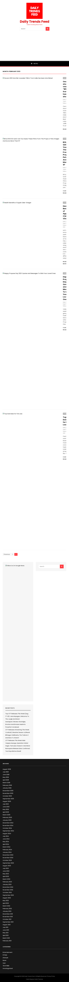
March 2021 (6, 938)
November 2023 (8, 858)
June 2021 (6, 930)
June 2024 (6, 839)
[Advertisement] (34, 47)
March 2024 (6, 847)
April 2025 (6, 812)
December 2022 (8, 887)
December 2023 (8, 855)
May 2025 (6, 809)
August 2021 (7, 925)
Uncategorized (8, 968)
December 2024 (8, 823)
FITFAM (65, 202)
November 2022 (8, 890)
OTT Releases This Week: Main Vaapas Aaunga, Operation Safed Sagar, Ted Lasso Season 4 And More (17, 743)
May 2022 (6, 900)
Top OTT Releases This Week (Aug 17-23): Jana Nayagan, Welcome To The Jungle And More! (17, 716)
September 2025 (8, 799)
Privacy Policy (51, 976)
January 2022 (7, 911)
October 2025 (7, 796)
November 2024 (8, 825)
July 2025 (6, 804)
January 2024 (7, 852)
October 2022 (7, 892)
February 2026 (7, 785)
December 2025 (8, 791)
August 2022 (7, 898)
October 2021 (7, 919)
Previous (7, 554)
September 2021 (8, 922)
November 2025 (8, 793)
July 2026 (6, 772)
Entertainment (7, 952)
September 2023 (8, 863)
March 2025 (6, 815)
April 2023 (6, 876)
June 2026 (6, 774)
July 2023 (6, 868)
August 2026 (7, 769)
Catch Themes (38, 979)
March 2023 (6, 879)
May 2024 (6, 841)
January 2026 (7, 788)
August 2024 (7, 833)
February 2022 (7, 908)
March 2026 (6, 783)
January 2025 (7, 820)
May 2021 (5, 933)
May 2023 (6, 874)
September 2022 (8, 895)
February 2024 (7, 850)
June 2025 (6, 807)
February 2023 (7, 882)
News (4, 960)
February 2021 (7, 941)
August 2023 (7, 866)
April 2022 (6, 903)
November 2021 (8, 917)
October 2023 (7, 860)
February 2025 (7, 817)
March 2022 (6, 906)
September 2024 (8, 831)
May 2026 (6, 777)
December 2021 (8, 914)
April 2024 (6, 844)
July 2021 (5, 927)
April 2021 (6, 935)
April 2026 (6, 780)
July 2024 (6, 836)
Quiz (65, 138)
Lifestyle (5, 958)
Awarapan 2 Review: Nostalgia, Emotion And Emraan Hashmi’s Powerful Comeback (15, 724)
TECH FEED (6, 966)
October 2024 (7, 828)
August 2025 (7, 801)
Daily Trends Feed (34, 21)
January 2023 (7, 884)
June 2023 (6, 871)
